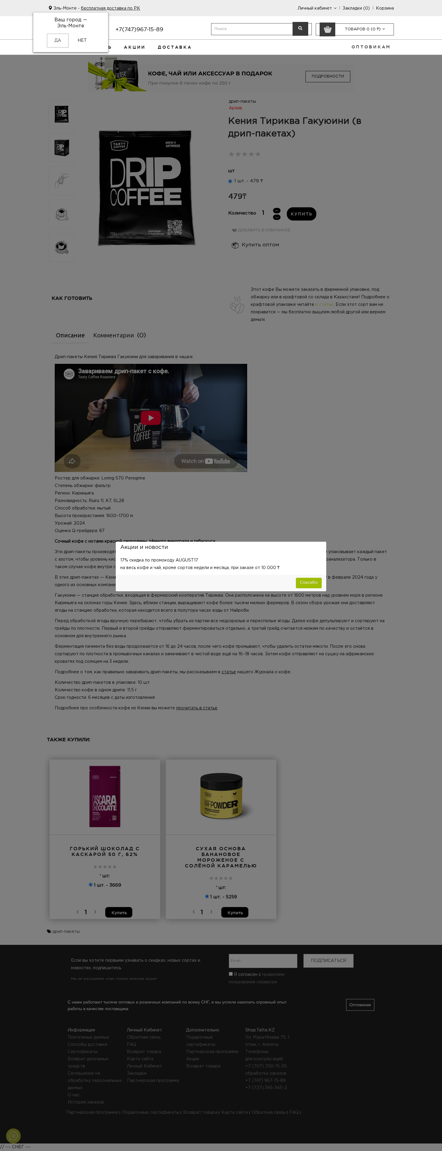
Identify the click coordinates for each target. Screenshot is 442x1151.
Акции (135, 47)
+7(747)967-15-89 (139, 29)
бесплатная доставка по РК (110, 8)
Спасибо (309, 582)
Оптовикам (371, 46)
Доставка (175, 47)
